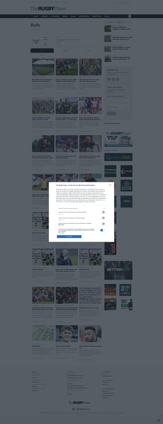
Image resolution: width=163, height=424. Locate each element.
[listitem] (81, 208)
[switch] (102, 212)
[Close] (110, 185)
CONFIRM (69, 236)
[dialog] (81, 212)
